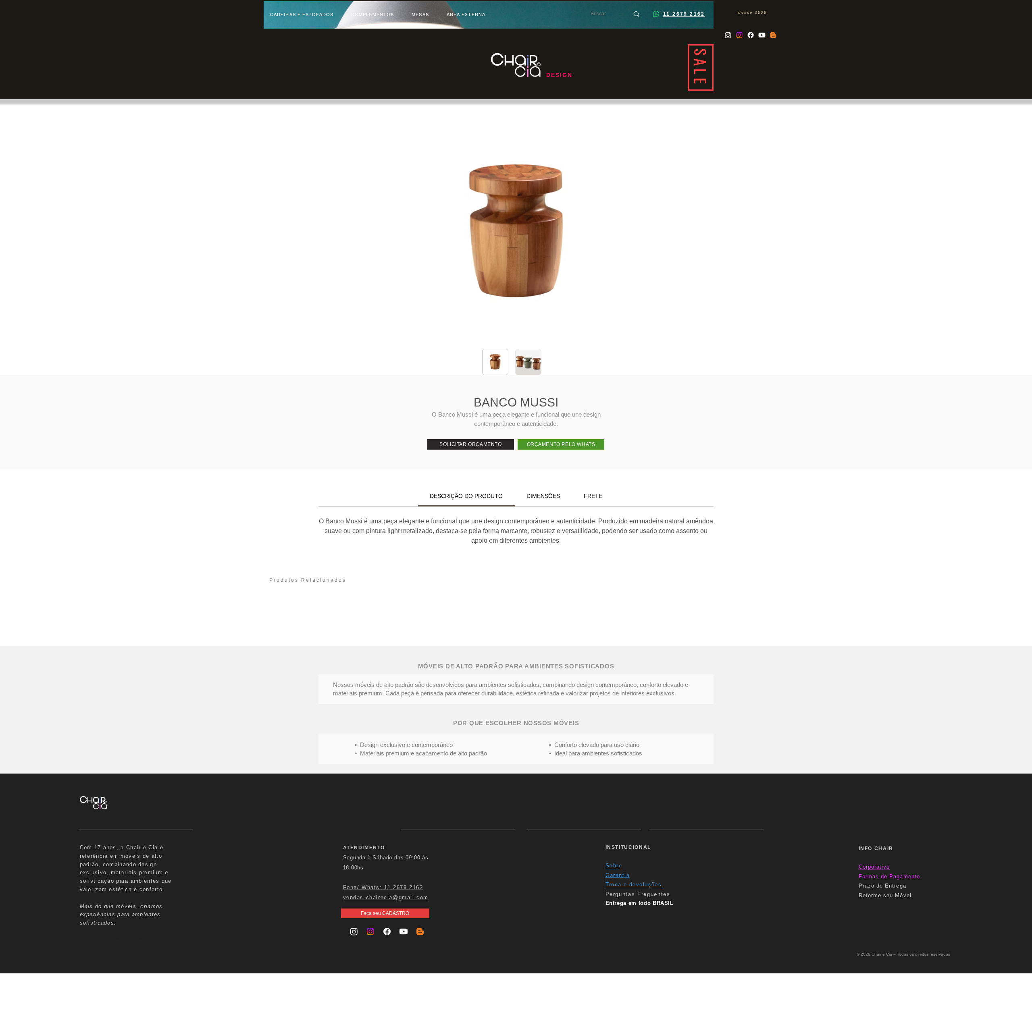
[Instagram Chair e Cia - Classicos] (739, 35)
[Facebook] (751, 35)
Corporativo (874, 867)
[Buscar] (636, 14)
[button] (470, 444)
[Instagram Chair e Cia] (728, 35)
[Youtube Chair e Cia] (762, 35)
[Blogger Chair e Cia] (773, 35)
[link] (466, 496)
